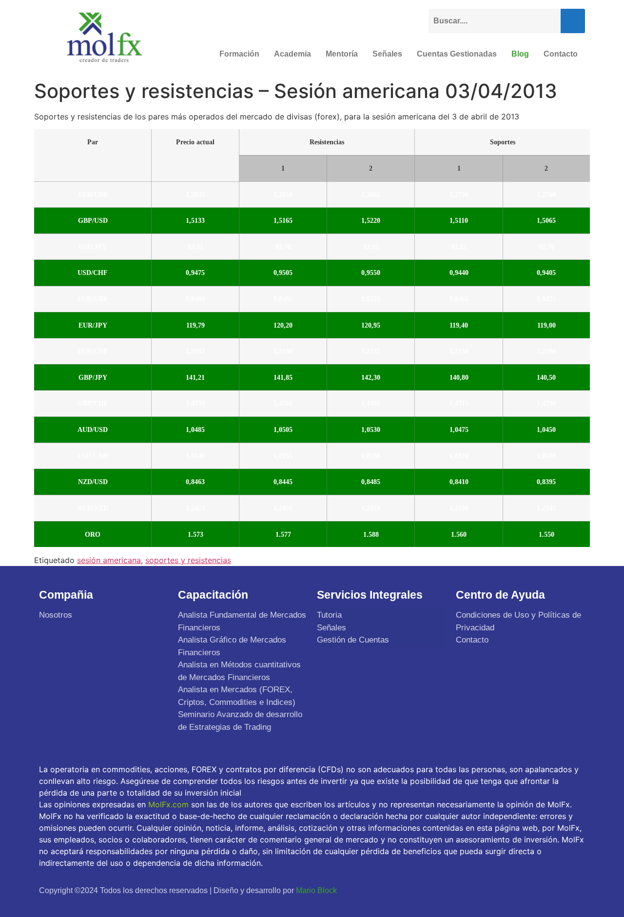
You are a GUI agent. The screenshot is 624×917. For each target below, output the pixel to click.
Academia (292, 54)
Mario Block (316, 890)
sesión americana (109, 560)
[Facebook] (505, 890)
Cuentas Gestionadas (457, 54)
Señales (387, 54)
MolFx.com (168, 804)
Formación (239, 54)
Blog (520, 54)
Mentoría (342, 54)
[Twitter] (528, 890)
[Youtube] (551, 890)
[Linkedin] (574, 890)
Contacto (561, 54)
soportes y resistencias (188, 560)
